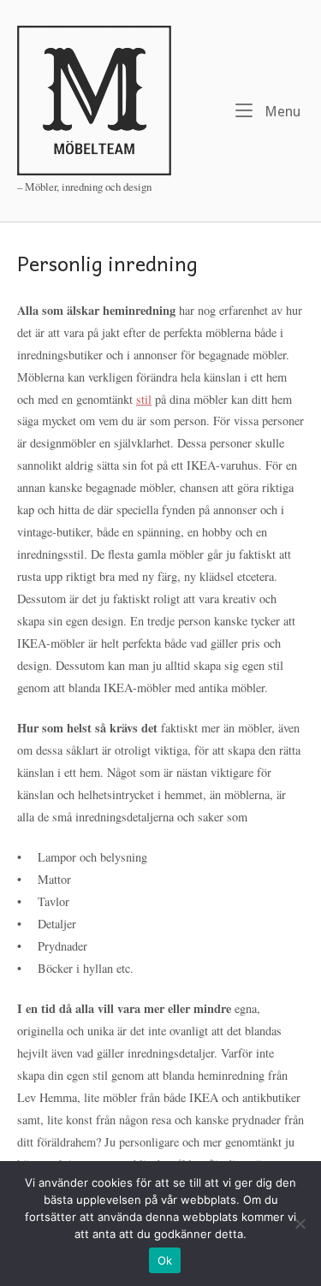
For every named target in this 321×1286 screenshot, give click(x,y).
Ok (165, 1260)
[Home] (94, 99)
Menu (280, 111)
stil (144, 399)
